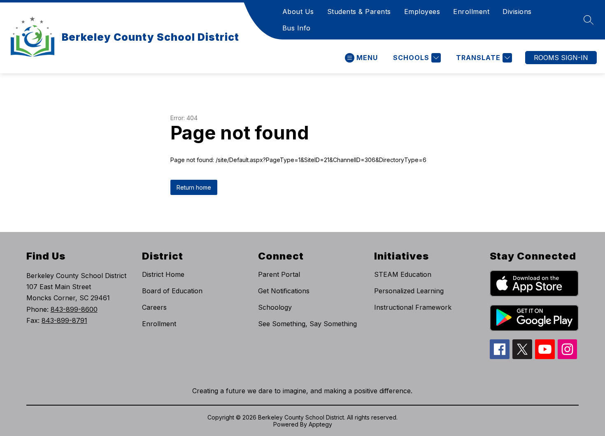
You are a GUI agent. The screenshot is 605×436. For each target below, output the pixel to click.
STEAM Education (402, 274)
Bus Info (296, 28)
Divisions (517, 11)
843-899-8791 (64, 320)
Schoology (275, 307)
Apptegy (320, 424)
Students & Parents (359, 11)
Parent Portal (279, 274)
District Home (163, 274)
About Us (298, 11)
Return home (194, 187)
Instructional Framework (412, 307)
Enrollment (471, 11)
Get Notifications (283, 291)
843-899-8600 (74, 309)
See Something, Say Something (307, 324)
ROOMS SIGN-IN (561, 57)
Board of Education (172, 291)
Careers (154, 307)
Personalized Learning (409, 291)
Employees (422, 11)
